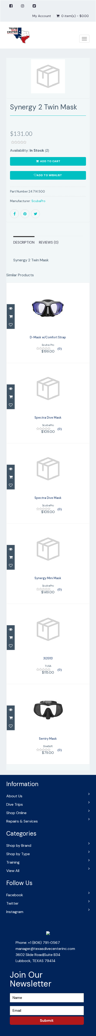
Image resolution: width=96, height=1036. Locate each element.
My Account (41, 16)
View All (12, 870)
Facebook (14, 894)
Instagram (14, 911)
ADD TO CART (49, 161)
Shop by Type (18, 853)
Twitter (12, 903)
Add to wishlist (49, 175)
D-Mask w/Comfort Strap (48, 337)
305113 (48, 658)
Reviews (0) (48, 242)
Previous (9, 84)
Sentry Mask (48, 739)
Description (23, 242)
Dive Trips (14, 804)
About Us (14, 796)
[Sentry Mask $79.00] (48, 723)
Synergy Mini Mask (47, 578)
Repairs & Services (22, 821)
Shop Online (16, 812)
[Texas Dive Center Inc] (18, 35)
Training (13, 862)
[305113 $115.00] (48, 643)
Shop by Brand (18, 845)
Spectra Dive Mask (48, 418)
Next (87, 84)
